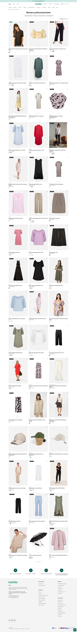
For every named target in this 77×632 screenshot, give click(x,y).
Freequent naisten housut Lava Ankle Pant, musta (57, 48)
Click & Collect (60, 601)
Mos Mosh (10, 47)
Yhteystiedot (27, 628)
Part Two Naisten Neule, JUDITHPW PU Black (57, 488)
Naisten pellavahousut (42, 15)
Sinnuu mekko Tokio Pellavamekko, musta (36, 285)
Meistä (39, 592)
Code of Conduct (41, 604)
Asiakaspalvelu (60, 600)
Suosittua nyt (39, 7)
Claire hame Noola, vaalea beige (54, 218)
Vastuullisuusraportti (41, 600)
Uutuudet (10, 7)
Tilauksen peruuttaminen (62, 604)
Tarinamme (40, 593)
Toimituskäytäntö (22, 628)
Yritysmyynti (60, 586)
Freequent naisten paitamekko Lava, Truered (36, 150)
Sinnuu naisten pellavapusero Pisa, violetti (36, 252)
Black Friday (60, 616)
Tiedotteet (40, 601)
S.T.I (9, 251)
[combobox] (63, 3)
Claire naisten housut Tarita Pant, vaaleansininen (37, 521)
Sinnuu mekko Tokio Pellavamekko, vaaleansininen (17, 150)
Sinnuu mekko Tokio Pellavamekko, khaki (15, 352)
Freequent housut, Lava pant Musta (14, 521)
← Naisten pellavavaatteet (28, 15)
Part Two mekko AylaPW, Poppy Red (15, 385)
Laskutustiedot (60, 611)
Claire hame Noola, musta (53, 252)
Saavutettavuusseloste (42, 603)
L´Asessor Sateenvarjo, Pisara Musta (35, 555)
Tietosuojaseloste (11, 628)
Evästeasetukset (60, 606)
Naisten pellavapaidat (49, 15)
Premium (49, 7)
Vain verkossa (44, 7)
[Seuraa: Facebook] (9, 622)
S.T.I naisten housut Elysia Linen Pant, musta (56, 352)
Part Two (50, 284)
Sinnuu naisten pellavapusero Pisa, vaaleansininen (17, 318)
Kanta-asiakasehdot (41, 585)
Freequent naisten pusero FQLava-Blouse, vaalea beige (18, 555)
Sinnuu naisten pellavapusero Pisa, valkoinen (36, 352)
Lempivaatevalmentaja (61, 591)
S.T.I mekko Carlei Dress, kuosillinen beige (56, 184)
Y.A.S (29, 47)
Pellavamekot (35, 15)
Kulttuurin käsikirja (41, 596)
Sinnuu (30, 251)
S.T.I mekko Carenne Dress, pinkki (14, 252)
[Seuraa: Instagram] (12, 622)
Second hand (60, 590)
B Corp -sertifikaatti (41, 598)
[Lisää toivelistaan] (27, 22)
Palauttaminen (17, 628)
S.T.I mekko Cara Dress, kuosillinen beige (15, 419)
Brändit (53, 7)
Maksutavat (60, 609)
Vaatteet (14, 7)
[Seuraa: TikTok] (15, 622)
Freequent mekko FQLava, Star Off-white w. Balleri (37, 318)
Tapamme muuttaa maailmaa (43, 595)
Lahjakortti (59, 614)
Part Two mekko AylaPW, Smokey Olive (56, 285)
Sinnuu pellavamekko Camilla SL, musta (35, 184)
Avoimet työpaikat (61, 585)
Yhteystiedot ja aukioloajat (62, 583)
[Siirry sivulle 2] (41, 562)
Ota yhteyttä (60, 593)
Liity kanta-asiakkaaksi (13, 596)
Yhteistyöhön (60, 588)
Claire (50, 217)
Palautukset (60, 608)
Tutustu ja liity (40, 583)
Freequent (50, 47)
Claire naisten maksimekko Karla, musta (15, 285)
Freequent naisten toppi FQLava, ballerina (16, 218)
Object (50, 418)
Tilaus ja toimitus (60, 603)
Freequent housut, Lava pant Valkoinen (35, 488)
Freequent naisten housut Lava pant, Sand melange (17, 488)
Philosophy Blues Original (52, 384)
